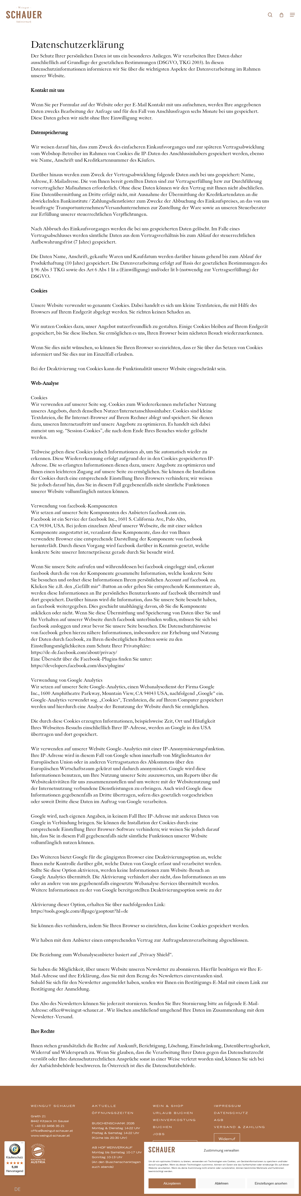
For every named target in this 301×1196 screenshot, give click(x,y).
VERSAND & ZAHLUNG (239, 1127)
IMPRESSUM (227, 1106)
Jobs (159, 1134)
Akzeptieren (172, 1183)
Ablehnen (221, 1183)
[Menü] (22, 1144)
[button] (292, 15)
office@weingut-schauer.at (52, 1130)
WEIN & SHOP (168, 1106)
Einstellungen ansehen (271, 1183)
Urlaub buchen (173, 1113)
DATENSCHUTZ (231, 1113)
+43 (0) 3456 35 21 (50, 1126)
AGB (219, 1120)
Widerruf (227, 1138)
